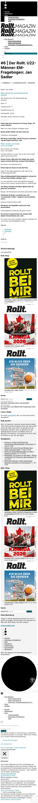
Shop (6, 46)
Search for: (4, 399)
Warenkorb (8, 649)
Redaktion (6, 83)
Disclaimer (8, 644)
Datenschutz (8, 645)
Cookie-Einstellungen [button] (10, 740)
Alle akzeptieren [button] (6, 744)
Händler (7, 48)
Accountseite (9, 647)
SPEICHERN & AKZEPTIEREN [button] (11, 799)
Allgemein (31, 83)
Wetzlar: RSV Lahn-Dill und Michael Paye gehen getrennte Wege (18, 449)
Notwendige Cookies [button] (8, 775)
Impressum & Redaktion (16, 19)
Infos (6, 15)
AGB (9, 21)
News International (14, 43)
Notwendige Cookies (10, 777)
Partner (7, 12)
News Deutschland (14, 41)
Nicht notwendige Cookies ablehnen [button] (13, 748)
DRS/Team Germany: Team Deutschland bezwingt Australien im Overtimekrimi (18, 462)
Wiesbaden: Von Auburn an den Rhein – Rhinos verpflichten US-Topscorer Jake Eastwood (20, 456)
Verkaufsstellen (13, 17)
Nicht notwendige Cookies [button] (10, 790)
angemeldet (12, 415)
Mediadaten (8, 13)
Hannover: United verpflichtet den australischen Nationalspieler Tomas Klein (18, 443)
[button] (4, 52)
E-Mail (10, 620)
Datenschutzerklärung (8, 774)
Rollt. (10, 252)
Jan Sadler (4, 252)
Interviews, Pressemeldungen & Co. (20, 45)
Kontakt (7, 638)
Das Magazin (8, 39)
